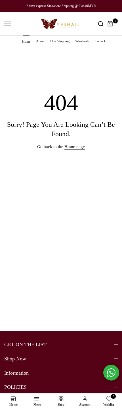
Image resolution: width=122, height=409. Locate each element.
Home (26, 41)
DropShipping (60, 41)
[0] (110, 24)
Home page (74, 146)
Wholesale (82, 41)
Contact (100, 41)
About (40, 41)
